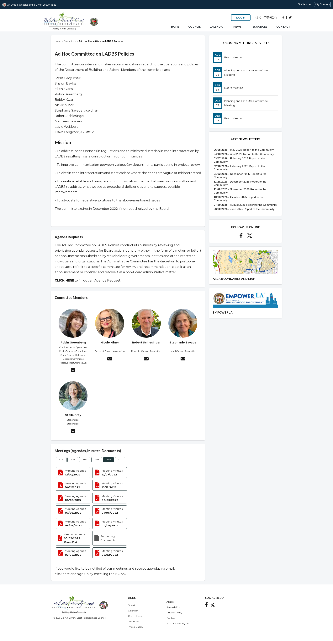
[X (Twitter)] (290, 17)
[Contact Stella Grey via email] (73, 431)
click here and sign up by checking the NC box (90, 574)
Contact (283, 26)
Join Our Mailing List (178, 623)
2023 (96, 459)
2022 (108, 459)
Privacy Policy (174, 612)
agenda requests (85, 250)
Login (240, 17)
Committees (135, 616)
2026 (61, 459)
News (237, 26)
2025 (73, 459)
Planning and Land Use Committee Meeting (246, 72)
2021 (120, 459)
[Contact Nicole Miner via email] (109, 359)
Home (175, 26)
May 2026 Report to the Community (252, 149)
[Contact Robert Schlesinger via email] (146, 359)
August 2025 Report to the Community (253, 204)
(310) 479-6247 (266, 17)
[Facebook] (283, 17)
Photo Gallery (135, 626)
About (170, 601)
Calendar (217, 26)
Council (194, 26)
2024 (84, 459)
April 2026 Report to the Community (252, 154)
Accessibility (173, 607)
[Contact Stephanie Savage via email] (183, 359)
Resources (259, 26)
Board (131, 605)
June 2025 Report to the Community (252, 209)
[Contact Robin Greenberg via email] (73, 370)
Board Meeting (233, 57)
